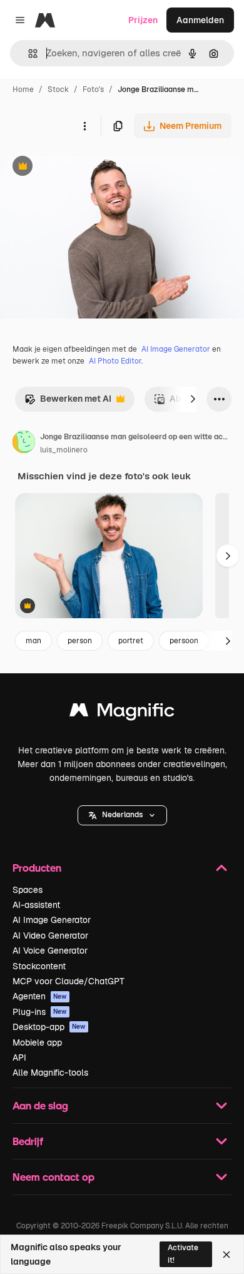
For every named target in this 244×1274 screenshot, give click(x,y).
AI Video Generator (50, 935)
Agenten (40, 996)
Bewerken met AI (67, 402)
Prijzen (143, 20)
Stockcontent (39, 966)
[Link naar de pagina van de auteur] (24, 444)
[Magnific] (122, 713)
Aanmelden (200, 20)
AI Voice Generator (50, 950)
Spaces (28, 889)
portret (130, 641)
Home (23, 89)
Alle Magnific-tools (50, 1072)
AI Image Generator (175, 349)
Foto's (93, 89)
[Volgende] (192, 399)
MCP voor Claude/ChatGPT (69, 981)
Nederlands (122, 815)
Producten (37, 867)
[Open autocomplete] (28, 53)
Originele (82, 167)
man (33, 641)
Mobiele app (37, 1042)
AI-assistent (36, 904)
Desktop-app (49, 1026)
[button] (122, 815)
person (80, 641)
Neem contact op (53, 1176)
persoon (184, 641)
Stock (58, 89)
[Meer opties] (84, 125)
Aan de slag (40, 1105)
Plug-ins (40, 1011)
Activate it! (183, 1254)
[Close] (226, 1254)
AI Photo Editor (115, 361)
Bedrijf (28, 1141)
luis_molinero (64, 450)
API (19, 1057)
